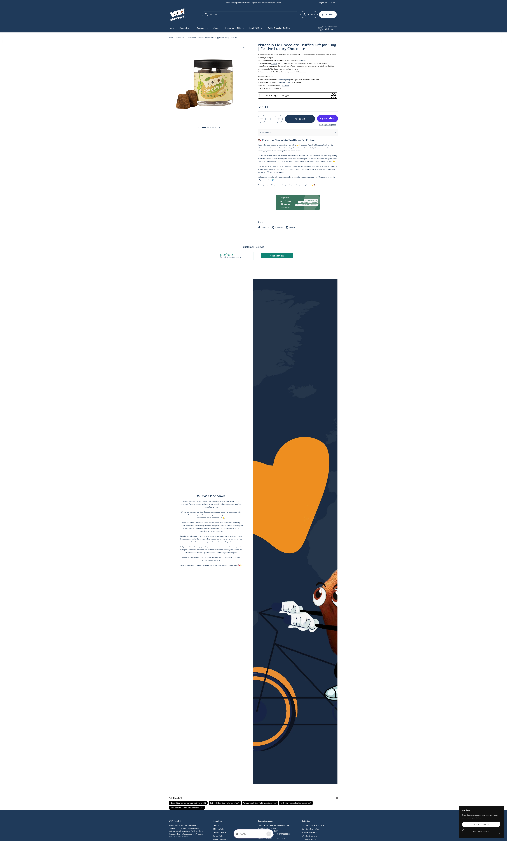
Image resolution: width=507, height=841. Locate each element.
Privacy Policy (218, 836)
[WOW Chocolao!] (177, 14)
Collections (180, 38)
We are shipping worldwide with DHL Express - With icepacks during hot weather (253, 2)
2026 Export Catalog (309, 832)
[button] (328, 14)
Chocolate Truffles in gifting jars (313, 825)
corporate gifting (284, 80)
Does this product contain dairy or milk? (188, 803)
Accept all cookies (481, 824)
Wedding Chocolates (309, 836)
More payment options (327, 124)
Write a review (276, 255)
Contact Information (220, 839)
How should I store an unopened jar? (187, 807)
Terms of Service (219, 832)
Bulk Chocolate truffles (310, 829)
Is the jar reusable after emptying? (296, 803)
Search (216, 825)
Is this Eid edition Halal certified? (224, 803)
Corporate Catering (309, 839)
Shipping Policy (218, 829)
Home (171, 38)
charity (303, 60)
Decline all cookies (481, 831)
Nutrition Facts (265, 132)
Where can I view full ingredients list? (259, 803)
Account (311, 14)
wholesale (285, 85)
